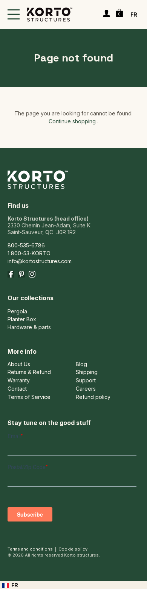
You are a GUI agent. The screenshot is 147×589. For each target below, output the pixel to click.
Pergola (17, 311)
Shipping (87, 372)
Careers (86, 389)
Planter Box (22, 319)
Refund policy (93, 397)
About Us (19, 364)
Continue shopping (72, 121)
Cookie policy (72, 549)
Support (86, 380)
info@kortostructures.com (40, 261)
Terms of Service (29, 397)
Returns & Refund (29, 372)
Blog (81, 364)
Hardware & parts (29, 327)
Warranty (19, 380)
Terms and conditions (30, 549)
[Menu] (14, 14)
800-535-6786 (26, 245)
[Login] (106, 14)
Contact (17, 389)
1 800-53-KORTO (29, 253)
